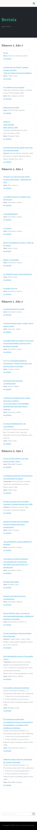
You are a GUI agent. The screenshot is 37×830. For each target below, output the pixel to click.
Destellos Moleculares (11, 582)
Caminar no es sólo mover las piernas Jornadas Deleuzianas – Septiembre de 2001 (17, 179)
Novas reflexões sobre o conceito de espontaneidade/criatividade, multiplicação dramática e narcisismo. (18, 616)
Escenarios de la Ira (10, 288)
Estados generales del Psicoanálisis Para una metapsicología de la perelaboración (16, 524)
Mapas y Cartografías (11, 260)
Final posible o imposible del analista (16, 688)
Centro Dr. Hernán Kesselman (24, 825)
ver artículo (7, 59)
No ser (5, 53)
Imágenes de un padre (11, 107)
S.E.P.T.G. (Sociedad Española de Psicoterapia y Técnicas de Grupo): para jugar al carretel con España (17, 363)
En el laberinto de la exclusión (13, 87)
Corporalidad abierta (10, 214)
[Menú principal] (33, 3)
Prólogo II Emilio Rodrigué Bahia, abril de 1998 (10, 124)
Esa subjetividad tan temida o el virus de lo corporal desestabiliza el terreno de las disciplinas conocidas (18, 343)
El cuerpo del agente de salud (13, 309)
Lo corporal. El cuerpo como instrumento (17, 274)
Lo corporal (7, 228)
